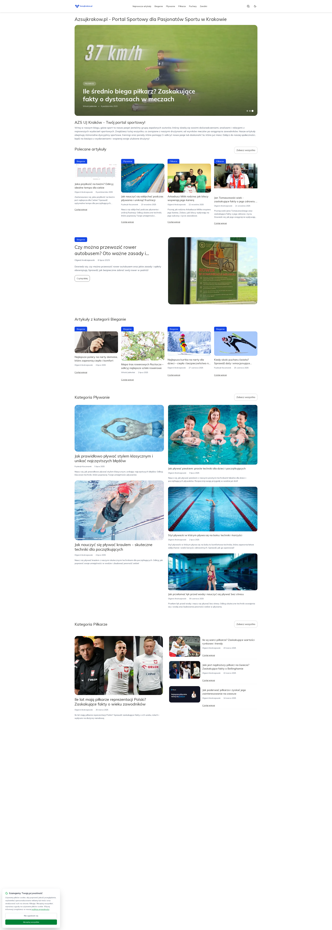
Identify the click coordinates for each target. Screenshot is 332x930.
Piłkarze (182, 6)
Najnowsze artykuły (142, 6)
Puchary (193, 6)
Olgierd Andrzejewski (84, 192)
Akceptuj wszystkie (31, 922)
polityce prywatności (40, 909)
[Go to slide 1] (247, 111)
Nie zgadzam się (31, 916)
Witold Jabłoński (90, 106)
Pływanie (170, 6)
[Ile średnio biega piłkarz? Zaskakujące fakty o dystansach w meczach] (166, 70)
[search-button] (248, 6)
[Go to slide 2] (250, 111)
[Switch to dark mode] (255, 6)
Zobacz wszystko (245, 150)
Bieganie (158, 6)
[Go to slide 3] (253, 111)
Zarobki (203, 6)
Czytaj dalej (82, 278)
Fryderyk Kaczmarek (129, 204)
